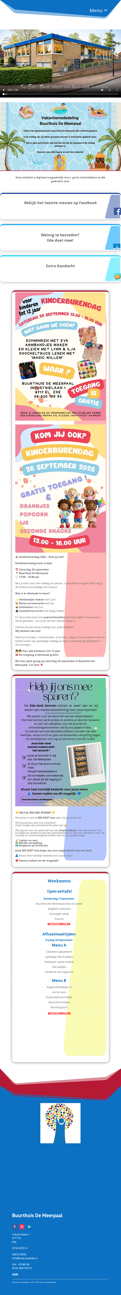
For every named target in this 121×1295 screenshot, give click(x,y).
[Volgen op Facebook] (14, 1226)
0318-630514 (19, 1248)
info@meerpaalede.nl (24, 1258)
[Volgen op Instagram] (21, 1226)
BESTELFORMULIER (59, 1013)
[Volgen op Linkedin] (29, 1226)
